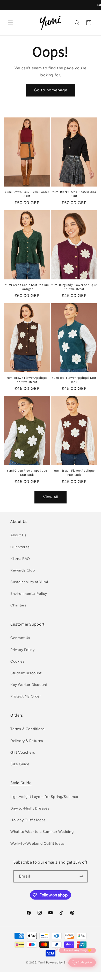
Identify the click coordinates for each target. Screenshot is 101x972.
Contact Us (20, 638)
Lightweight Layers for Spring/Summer (44, 797)
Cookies (17, 661)
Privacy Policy (22, 650)
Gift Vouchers (22, 752)
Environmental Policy (28, 593)
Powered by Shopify (60, 962)
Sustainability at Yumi (29, 582)
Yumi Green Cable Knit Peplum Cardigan (27, 287)
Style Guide (21, 782)
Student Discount (26, 673)
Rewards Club (22, 570)
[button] (10, 22)
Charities (18, 605)
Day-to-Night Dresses (29, 808)
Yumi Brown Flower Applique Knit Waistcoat (27, 380)
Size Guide (20, 764)
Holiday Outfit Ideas (28, 820)
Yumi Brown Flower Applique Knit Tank (74, 473)
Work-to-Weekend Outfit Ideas (37, 843)
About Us (18, 535)
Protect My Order (25, 696)
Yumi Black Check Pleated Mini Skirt (74, 194)
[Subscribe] (81, 876)
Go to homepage (50, 90)
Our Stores (20, 547)
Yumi (41, 962)
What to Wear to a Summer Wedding (42, 831)
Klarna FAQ (20, 559)
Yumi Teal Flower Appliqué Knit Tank (74, 380)
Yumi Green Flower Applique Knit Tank (27, 473)
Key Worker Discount (28, 684)
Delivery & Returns (26, 741)
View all (50, 497)
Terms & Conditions (27, 729)
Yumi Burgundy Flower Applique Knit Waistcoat (74, 287)
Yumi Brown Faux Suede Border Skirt (27, 194)
